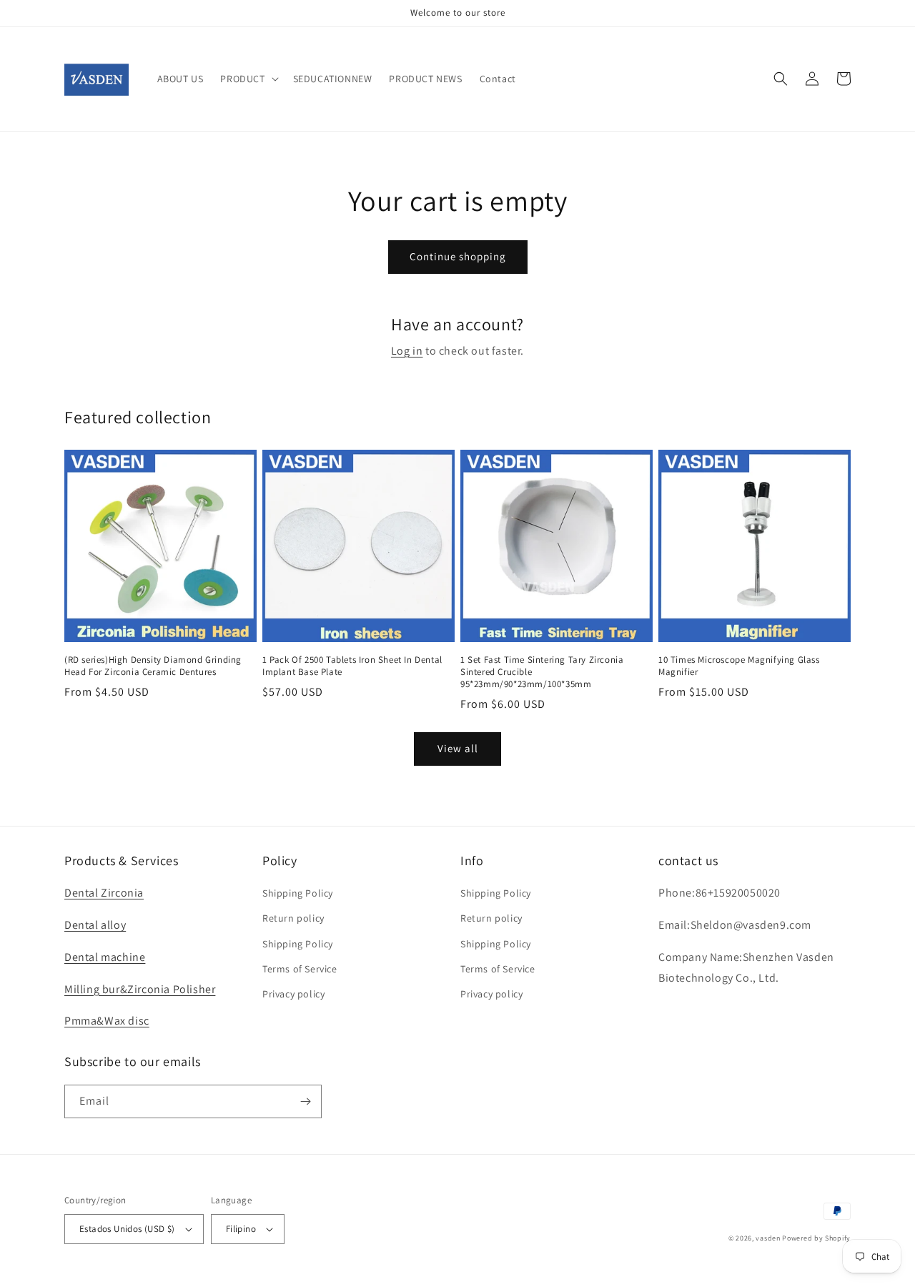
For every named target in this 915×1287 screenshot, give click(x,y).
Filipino (241, 1229)
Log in (407, 350)
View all (457, 748)
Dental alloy (95, 924)
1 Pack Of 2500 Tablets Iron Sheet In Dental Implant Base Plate (352, 666)
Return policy (293, 918)
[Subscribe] (305, 1101)
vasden (768, 1238)
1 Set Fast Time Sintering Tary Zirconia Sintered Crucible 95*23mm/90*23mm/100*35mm (541, 672)
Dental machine (104, 957)
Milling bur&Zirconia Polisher (139, 989)
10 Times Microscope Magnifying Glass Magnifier (739, 666)
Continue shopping (458, 256)
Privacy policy (293, 993)
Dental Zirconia (104, 892)
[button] (248, 79)
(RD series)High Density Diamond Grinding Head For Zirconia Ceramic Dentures (153, 666)
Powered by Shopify (816, 1238)
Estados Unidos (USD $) (127, 1229)
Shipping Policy (297, 893)
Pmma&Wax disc (106, 1020)
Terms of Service (299, 968)
